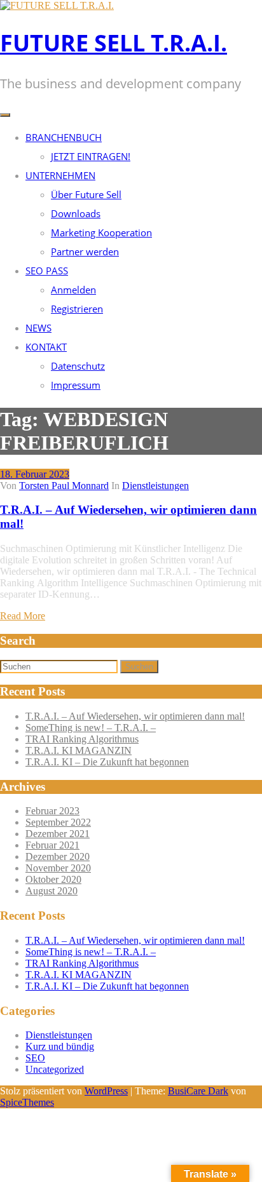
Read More (22, 615)
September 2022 (58, 822)
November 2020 (58, 868)
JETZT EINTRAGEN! (90, 156)
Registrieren (77, 308)
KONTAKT (46, 346)
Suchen (139, 666)
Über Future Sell (86, 194)
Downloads (75, 213)
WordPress (106, 1090)
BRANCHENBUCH (63, 137)
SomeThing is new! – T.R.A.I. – (90, 727)
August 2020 (51, 890)
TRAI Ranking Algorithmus (82, 739)
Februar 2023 (52, 810)
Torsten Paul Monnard (64, 485)
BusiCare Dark (198, 1090)
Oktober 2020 (53, 879)
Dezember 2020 (57, 856)
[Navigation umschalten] (5, 115)
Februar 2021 (52, 845)
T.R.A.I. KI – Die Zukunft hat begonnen (107, 761)
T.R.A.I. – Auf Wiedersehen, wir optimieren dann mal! (135, 716)
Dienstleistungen (155, 485)
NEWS (38, 327)
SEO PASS (46, 270)
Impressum (75, 385)
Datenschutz (78, 365)
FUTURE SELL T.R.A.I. (113, 42)
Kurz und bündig (59, 1046)
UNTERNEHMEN (60, 175)
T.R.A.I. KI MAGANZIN (78, 750)
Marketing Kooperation (101, 232)
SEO (35, 1057)
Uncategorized (54, 1069)
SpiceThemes (27, 1102)
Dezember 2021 (57, 833)
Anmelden (73, 289)
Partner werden (85, 251)
